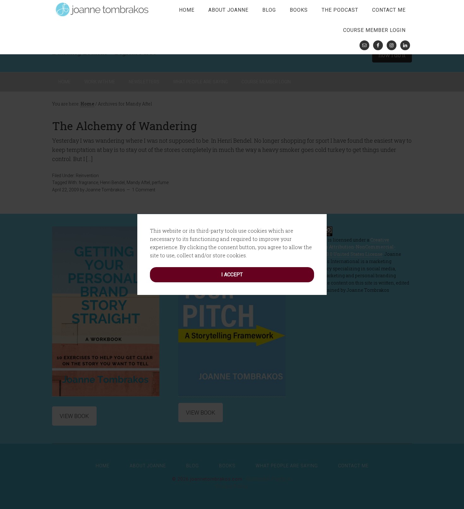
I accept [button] (232, 275)
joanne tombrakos (102, 9)
